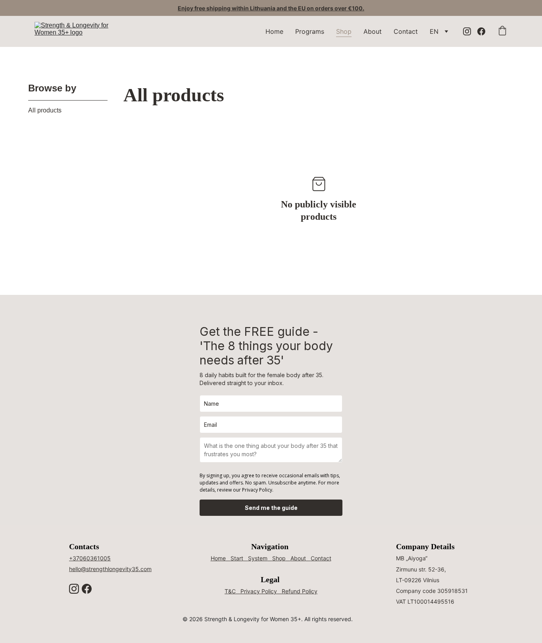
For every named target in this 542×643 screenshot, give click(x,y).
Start (237, 558)
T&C (230, 591)
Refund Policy (299, 591)
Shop (344, 31)
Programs (309, 31)
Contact (406, 31)
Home (274, 31)
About (372, 31)
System (257, 558)
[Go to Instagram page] (470, 31)
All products (45, 110)
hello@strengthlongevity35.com (110, 569)
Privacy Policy (258, 591)
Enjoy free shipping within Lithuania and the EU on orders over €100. (271, 8)
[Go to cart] (502, 31)
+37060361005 (90, 558)
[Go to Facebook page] (481, 31)
